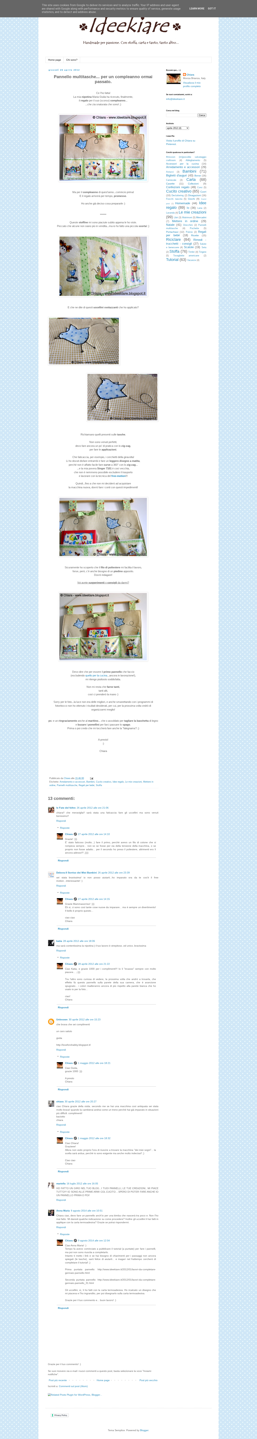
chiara (60, 1101)
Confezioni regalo (177, 187)
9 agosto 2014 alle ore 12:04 (94, 1240)
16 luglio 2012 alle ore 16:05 (82, 1183)
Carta (191, 179)
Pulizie (189, 232)
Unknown (62, 1019)
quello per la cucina (96, 675)
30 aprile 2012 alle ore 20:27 (81, 1101)
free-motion (118, 475)
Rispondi (61, 820)
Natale (170, 224)
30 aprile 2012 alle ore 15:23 (85, 1019)
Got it (212, 8)
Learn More (196, 8)
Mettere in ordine (185, 221)
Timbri (191, 252)
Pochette (194, 228)
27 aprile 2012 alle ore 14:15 (94, 899)
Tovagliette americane (186, 255)
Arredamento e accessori (72, 782)
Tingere (202, 252)
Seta (204, 247)
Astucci (170, 172)
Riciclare (173, 239)
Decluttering (178, 195)
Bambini (90, 782)
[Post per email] (91, 778)
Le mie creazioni (133, 782)
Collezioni (193, 183)
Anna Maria (63, 1210)
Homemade (182, 203)
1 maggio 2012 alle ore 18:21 (94, 1063)
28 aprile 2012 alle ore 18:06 (79, 941)
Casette (170, 183)
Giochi (191, 198)
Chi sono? (71, 59)
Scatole (189, 247)
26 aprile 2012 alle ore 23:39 (114, 872)
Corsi (199, 187)
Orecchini (188, 225)
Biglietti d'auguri (176, 175)
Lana (199, 208)
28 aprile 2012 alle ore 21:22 (94, 963)
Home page (54, 59)
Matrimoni (187, 217)
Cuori (203, 191)
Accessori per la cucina (182, 163)
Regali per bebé (86, 785)
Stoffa (99, 785)
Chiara (69, 834)
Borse (197, 175)
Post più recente (58, 1380)
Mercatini (201, 217)
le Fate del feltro (66, 807)
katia (59, 941)
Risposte (65, 828)
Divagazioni (194, 195)
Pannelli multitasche (67, 785)
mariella (61, 1183)
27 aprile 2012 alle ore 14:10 (94, 834)
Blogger (144, 1430)
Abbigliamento (193, 160)
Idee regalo (118, 782)
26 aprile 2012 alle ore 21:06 (93, 807)
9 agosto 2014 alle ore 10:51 (87, 1210)
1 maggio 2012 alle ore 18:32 (94, 1138)
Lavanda (170, 213)
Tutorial (172, 259)
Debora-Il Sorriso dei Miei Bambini (76, 872)
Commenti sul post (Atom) (73, 1386)
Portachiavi (172, 231)
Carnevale (171, 180)
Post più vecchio (149, 1380)
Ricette (195, 235)
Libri (176, 217)
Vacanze (191, 260)
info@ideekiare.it (175, 99)
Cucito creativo (103, 782)
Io (188, 207)
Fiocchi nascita (174, 199)
